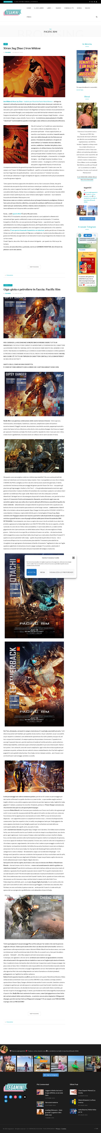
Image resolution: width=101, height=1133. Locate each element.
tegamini (8, 52)
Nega (42, 572)
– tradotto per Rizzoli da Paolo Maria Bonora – (28, 101)
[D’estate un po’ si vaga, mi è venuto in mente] (93, 1064)
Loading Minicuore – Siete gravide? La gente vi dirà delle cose (53, 1112)
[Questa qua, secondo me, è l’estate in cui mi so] (76, 1064)
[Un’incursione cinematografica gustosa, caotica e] (82, 210)
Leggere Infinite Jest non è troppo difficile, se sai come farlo (54, 1093)
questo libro (17, 214)
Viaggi (87, 8)
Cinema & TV (69, 8)
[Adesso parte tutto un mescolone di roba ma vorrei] (59, 1064)
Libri (49, 8)
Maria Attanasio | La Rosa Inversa (26, 1)
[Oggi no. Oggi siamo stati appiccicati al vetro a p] (93, 210)
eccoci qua (80, 90)
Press (29, 17)
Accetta (32, 572)
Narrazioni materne (51, 1102)
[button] (73, 558)
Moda (79, 8)
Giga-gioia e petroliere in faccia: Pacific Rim (31, 289)
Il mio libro (39, 8)
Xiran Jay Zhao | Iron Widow (22, 48)
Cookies (63, 1129)
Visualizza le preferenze (61, 572)
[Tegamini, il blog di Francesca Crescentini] (12, 12)
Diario (58, 8)
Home (29, 8)
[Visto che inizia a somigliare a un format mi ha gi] (42, 1064)
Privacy (58, 1129)
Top (96, 1128)
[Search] (96, 16)
